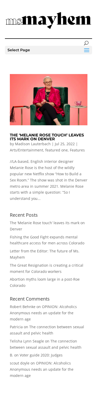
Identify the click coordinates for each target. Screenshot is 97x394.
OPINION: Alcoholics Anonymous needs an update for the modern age (43, 313)
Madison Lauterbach (33, 143)
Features (77, 150)
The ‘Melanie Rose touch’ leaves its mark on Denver (47, 137)
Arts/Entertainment (26, 150)
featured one (56, 150)
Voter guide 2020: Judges (41, 355)
